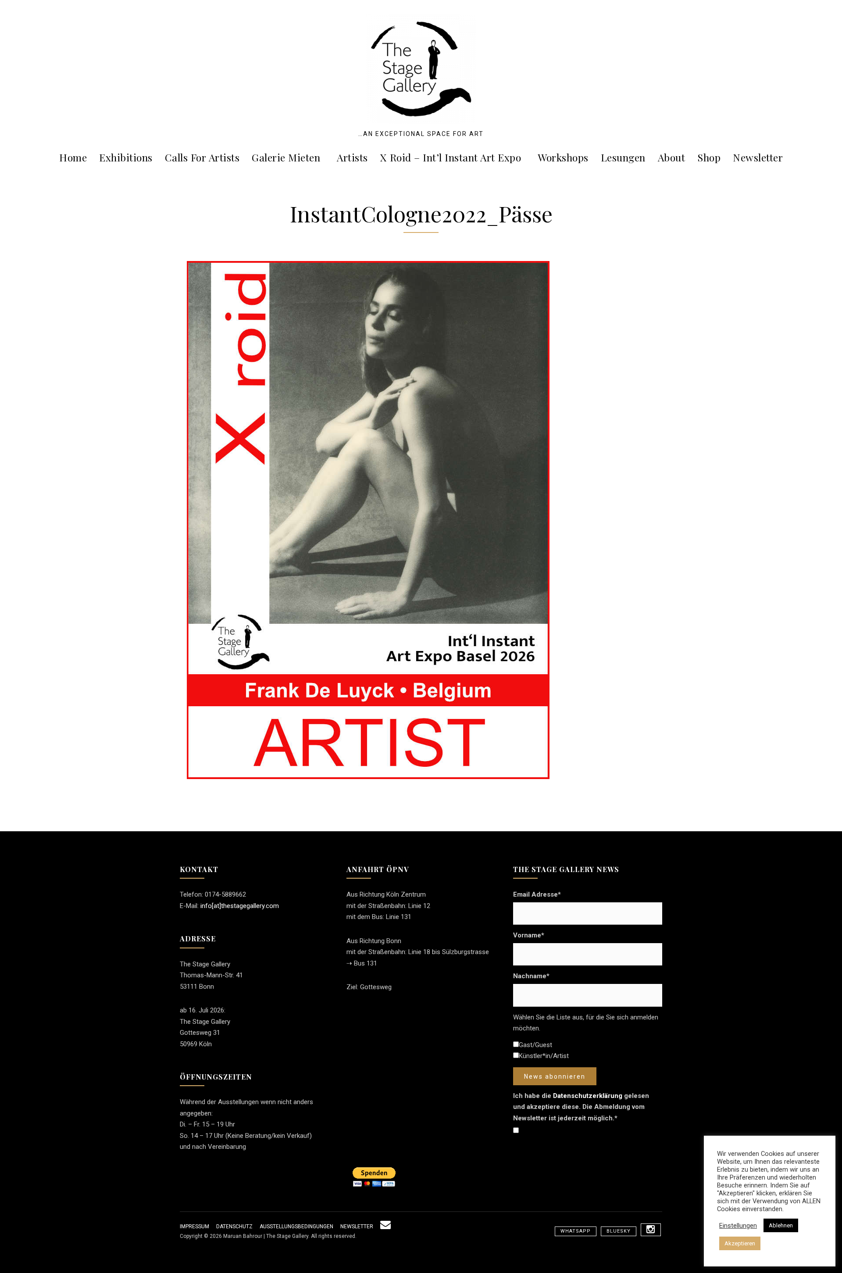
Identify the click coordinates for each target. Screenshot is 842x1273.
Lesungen (623, 157)
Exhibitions (126, 157)
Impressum (194, 1226)
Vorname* (528, 935)
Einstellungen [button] (738, 1226)
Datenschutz (234, 1226)
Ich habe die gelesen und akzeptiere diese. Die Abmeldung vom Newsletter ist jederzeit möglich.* (581, 1107)
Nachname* (531, 976)
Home (73, 157)
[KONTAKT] (385, 1226)
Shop (709, 157)
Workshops (563, 157)
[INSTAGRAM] (651, 1229)
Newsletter (758, 157)
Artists (352, 157)
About (671, 157)
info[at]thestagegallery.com (239, 906)
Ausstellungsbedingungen (296, 1226)
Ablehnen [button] (781, 1225)
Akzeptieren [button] (739, 1243)
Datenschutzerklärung (587, 1096)
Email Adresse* (537, 894)
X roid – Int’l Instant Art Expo (450, 157)
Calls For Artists (202, 157)
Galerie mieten (286, 157)
